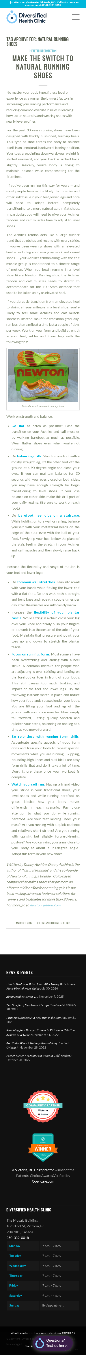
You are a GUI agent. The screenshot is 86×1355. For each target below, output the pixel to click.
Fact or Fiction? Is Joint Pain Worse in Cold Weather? (39, 1055)
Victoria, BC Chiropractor (34, 1170)
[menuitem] (73, 17)
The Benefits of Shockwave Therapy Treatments (35, 1005)
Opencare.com (43, 1181)
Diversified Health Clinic (55, 923)
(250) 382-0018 (51, 5)
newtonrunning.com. (45, 905)
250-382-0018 (17, 1237)
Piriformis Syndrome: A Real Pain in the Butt (33, 1017)
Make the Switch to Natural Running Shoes (43, 66)
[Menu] (73, 17)
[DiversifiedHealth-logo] (35, 17)
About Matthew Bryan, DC (22, 996)
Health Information (43, 50)
